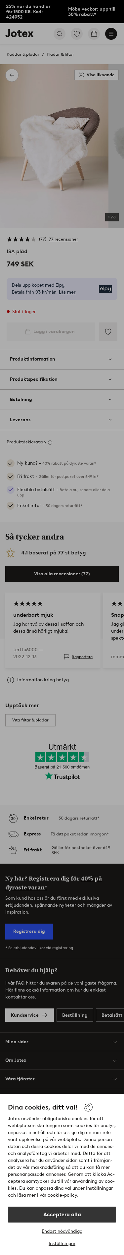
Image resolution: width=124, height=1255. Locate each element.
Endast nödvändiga (62, 1231)
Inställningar (62, 1243)
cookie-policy (62, 1195)
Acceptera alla (62, 1214)
